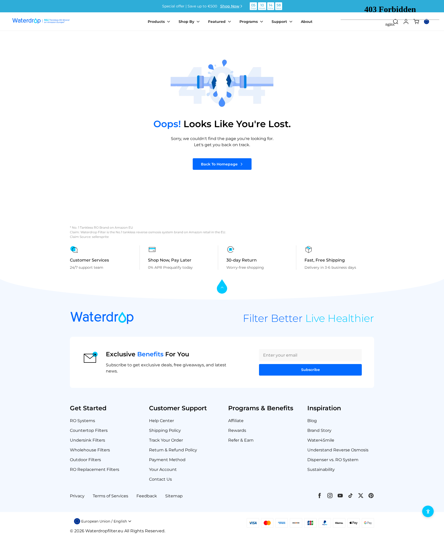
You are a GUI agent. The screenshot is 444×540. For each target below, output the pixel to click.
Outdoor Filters (85, 459)
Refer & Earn (241, 440)
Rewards (237, 430)
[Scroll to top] (222, 287)
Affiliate (236, 420)
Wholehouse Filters (90, 450)
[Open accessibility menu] (428, 511)
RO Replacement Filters (94, 469)
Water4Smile (320, 440)
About (306, 21)
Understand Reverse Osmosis (337, 450)
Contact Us (160, 479)
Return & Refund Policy (173, 450)
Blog (312, 420)
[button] (103, 521)
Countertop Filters (89, 430)
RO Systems (82, 420)
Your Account (163, 469)
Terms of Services (110, 496)
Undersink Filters (87, 440)
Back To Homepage (219, 164)
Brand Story (319, 430)
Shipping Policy (165, 430)
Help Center (161, 420)
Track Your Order (166, 440)
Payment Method (167, 459)
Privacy (77, 496)
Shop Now (229, 6)
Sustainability (321, 469)
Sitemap (174, 496)
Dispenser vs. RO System (332, 459)
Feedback (146, 496)
